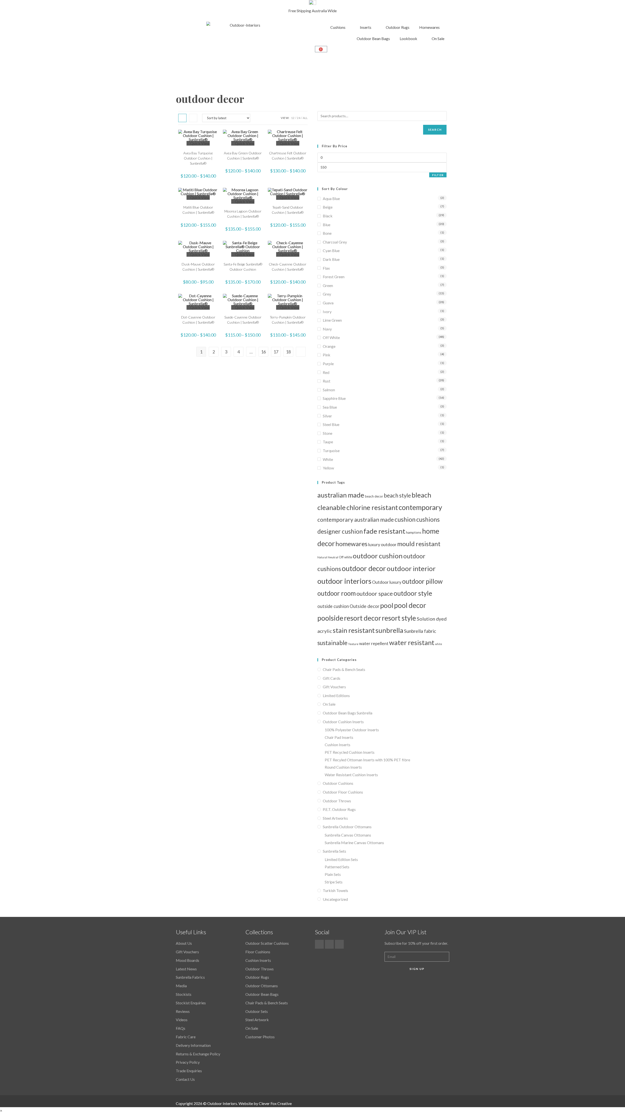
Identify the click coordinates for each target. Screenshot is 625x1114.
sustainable (332, 642)
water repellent (373, 643)
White (328, 459)
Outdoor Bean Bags (373, 38)
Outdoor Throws (337, 800)
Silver (327, 416)
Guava (328, 302)
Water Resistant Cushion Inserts (351, 774)
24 (298, 118)
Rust (326, 381)
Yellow (328, 468)
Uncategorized (335, 899)
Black (328, 215)
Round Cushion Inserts (343, 767)
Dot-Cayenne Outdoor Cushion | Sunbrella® (198, 319)
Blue (326, 224)
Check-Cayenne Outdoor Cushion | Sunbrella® (287, 266)
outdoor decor (364, 568)
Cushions (337, 27)
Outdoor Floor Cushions (343, 792)
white (438, 644)
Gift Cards (331, 678)
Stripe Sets (334, 882)
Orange (329, 346)
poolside (330, 618)
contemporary (420, 507)
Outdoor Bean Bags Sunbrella (347, 713)
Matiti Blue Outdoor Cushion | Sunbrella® (198, 209)
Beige (328, 207)
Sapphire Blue (334, 398)
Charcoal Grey (335, 242)
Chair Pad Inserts (339, 737)
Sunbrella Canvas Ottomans (348, 835)
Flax (326, 268)
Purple (328, 363)
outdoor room (336, 593)
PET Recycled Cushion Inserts (350, 752)
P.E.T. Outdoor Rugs (339, 809)
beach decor (374, 496)
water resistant (411, 642)
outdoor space (374, 593)
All (305, 118)
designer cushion (340, 531)
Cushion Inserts (337, 744)
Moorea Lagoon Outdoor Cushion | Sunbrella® (242, 213)
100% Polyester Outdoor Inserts (352, 729)
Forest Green (333, 276)
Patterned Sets (337, 866)
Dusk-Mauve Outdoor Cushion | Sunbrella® (198, 266)
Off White (331, 337)
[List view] (193, 118)
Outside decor (364, 606)
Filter (438, 175)
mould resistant (418, 543)
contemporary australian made (355, 519)
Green (328, 285)
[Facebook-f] (319, 944)
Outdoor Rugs (397, 27)
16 (263, 351)
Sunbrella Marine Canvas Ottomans (354, 842)
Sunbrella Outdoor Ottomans (347, 826)
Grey (327, 294)
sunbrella (389, 630)
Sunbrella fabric (420, 631)
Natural (322, 557)
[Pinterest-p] (329, 944)
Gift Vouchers (334, 686)
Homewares (429, 27)
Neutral (333, 557)
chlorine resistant (372, 507)
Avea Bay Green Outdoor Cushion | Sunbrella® (243, 155)
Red (326, 372)
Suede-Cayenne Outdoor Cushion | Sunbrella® (242, 319)
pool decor (410, 605)
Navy (327, 329)
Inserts (365, 27)
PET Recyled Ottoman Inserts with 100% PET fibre (367, 759)
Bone (327, 233)
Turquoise (331, 450)
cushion (405, 519)
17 (275, 351)
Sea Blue (330, 407)
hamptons (413, 532)
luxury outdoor (382, 544)
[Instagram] (339, 944)
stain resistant (354, 630)
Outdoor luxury (386, 582)
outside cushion (333, 606)
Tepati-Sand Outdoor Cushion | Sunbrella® (287, 209)
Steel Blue (331, 424)
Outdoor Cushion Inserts (343, 721)
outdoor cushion (378, 556)
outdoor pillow (422, 581)
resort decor (362, 618)
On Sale (438, 38)
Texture (353, 644)
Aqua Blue (331, 198)
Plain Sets (333, 874)
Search (435, 129)
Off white (345, 557)
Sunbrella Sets (334, 851)
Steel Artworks (335, 818)
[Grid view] (182, 118)
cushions (428, 519)
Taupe (328, 441)
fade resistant (384, 531)
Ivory (327, 311)
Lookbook (408, 38)
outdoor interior (411, 568)
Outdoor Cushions (338, 783)
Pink (326, 354)
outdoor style (413, 593)
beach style (397, 495)
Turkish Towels (335, 890)
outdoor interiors (344, 581)
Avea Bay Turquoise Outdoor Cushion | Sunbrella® (198, 158)
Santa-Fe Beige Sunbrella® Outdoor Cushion (243, 266)
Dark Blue (331, 259)
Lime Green (332, 320)
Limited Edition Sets (341, 859)
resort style (399, 618)
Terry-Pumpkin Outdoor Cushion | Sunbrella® (288, 319)
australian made (340, 495)
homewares (351, 543)
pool (386, 605)
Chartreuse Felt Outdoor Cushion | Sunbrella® (287, 155)
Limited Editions (336, 695)
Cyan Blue (331, 250)
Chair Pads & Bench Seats (344, 669)
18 (288, 351)
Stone (327, 433)
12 (292, 118)
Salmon (329, 389)
